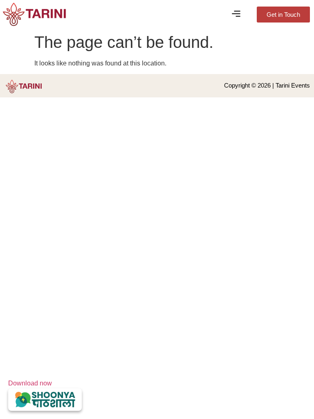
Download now (30, 383)
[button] (236, 14)
